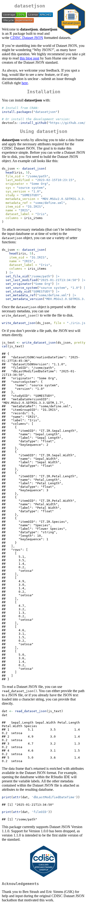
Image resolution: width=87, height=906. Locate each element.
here (25, 83)
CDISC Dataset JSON (26, 38)
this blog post (29, 58)
